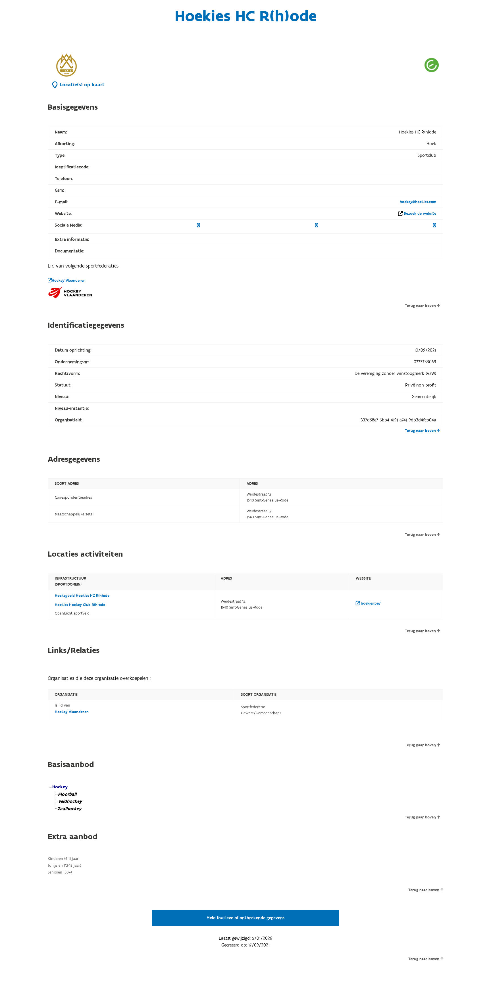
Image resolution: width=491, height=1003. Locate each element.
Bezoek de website (420, 213)
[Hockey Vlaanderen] (70, 292)
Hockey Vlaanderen (69, 280)
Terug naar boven (420, 305)
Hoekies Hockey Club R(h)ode (80, 604)
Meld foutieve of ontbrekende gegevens (245, 918)
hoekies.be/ (370, 603)
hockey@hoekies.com (418, 201)
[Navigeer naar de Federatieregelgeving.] (432, 65)
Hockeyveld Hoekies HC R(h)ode (82, 595)
